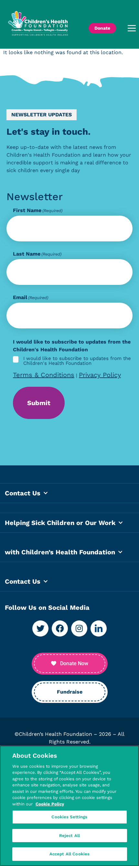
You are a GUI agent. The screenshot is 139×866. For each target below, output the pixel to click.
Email (30, 297)
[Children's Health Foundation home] (38, 28)
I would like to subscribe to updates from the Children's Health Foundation (77, 361)
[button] (129, 28)
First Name (37, 210)
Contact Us (22, 493)
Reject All (69, 835)
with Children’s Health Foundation (60, 552)
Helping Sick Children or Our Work (60, 523)
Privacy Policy (100, 375)
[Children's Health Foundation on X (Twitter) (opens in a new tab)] (40, 628)
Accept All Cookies (69, 853)
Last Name (37, 254)
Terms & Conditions (43, 375)
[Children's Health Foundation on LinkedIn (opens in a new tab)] (99, 628)
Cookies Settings (69, 816)
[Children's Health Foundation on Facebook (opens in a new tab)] (60, 628)
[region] (69, 805)
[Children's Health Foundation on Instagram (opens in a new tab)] (79, 628)
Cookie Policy (50, 804)
